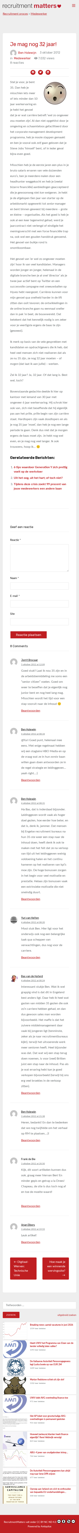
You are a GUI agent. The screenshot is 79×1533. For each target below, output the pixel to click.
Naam (14, 578)
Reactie (15, 540)
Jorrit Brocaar (29, 660)
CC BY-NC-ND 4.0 (46, 1522)
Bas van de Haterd (32, 976)
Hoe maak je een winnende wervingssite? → (56, 1268)
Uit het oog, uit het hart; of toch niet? (38, 477)
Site (12, 614)
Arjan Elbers (28, 1225)
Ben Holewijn (27, 52)
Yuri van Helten (30, 918)
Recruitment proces (15, 13)
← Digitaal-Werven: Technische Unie (21, 1268)
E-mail (15, 596)
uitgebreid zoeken (67, 1315)
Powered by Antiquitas (39, 1526)
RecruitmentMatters (14, 1522)
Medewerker (39, 13)
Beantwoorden (30, 710)
